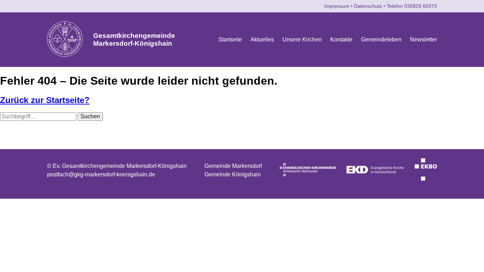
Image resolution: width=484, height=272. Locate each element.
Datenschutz (368, 6)
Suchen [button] (90, 116)
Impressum (336, 6)
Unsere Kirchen (302, 39)
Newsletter (423, 39)
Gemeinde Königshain (232, 174)
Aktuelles (262, 39)
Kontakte (341, 39)
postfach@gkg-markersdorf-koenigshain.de (101, 174)
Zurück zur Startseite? (45, 100)
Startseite (230, 39)
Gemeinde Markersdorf (233, 166)
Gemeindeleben (381, 39)
